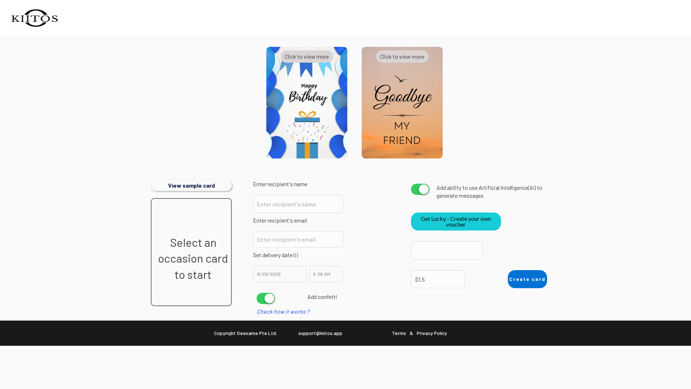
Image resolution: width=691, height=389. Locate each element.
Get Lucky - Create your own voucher (456, 221)
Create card (527, 279)
